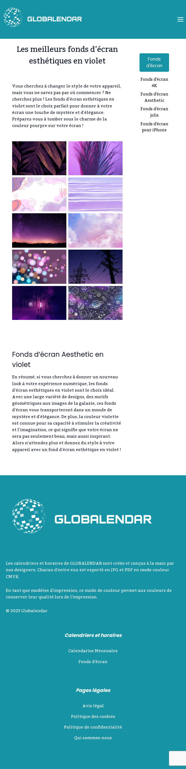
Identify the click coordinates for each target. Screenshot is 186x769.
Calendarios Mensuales (93, 651)
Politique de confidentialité (93, 727)
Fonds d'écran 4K (154, 83)
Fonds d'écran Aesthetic (154, 97)
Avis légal (93, 706)
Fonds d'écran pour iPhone (154, 127)
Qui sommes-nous (93, 738)
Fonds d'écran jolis (154, 112)
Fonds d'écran (154, 62)
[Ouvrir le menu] (180, 19)
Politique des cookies (93, 717)
